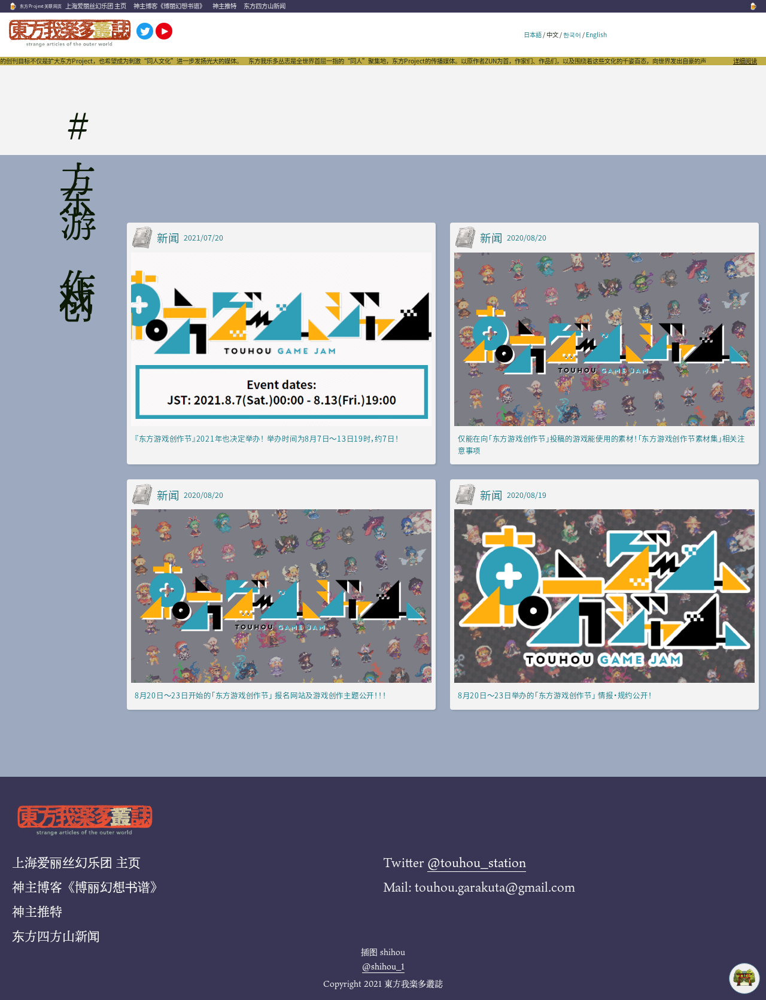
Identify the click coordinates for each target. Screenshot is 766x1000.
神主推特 (224, 5)
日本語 (533, 34)
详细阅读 (745, 61)
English (596, 34)
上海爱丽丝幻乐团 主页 (95, 5)
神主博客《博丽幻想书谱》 (169, 5)
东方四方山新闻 (264, 5)
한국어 (572, 34)
